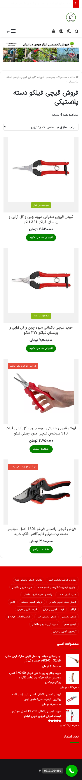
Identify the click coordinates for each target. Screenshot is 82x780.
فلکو (12, 602)
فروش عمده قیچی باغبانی (62, 602)
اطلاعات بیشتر (41, 449)
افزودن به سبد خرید (41, 237)
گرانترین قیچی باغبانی (64, 632)
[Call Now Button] (72, 771)
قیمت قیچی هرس (27, 609)
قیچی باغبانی (69, 617)
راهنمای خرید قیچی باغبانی (37, 595)
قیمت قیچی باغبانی (53, 609)
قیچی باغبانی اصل (46, 617)
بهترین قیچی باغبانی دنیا (28, 580)
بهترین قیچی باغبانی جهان (62, 580)
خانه (72, 77)
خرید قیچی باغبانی (22, 587)
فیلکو (73, 609)
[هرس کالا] (71, 17)
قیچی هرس (70, 624)
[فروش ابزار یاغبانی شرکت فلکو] (41, 51)
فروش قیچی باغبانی (32, 602)
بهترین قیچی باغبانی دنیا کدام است (57, 587)
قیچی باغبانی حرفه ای (19, 617)
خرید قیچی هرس (67, 595)
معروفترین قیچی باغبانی (45, 624)
